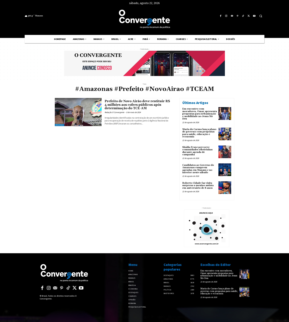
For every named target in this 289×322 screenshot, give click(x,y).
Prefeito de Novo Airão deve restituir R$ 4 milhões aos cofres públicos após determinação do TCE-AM (137, 104)
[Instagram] (226, 16)
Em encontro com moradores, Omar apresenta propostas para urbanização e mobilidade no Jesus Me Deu (199, 113)
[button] (260, 16)
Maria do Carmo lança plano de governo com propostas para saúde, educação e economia (199, 133)
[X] (249, 16)
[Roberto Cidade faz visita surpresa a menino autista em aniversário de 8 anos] (224, 187)
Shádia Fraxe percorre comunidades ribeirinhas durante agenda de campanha (197, 151)
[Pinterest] (237, 16)
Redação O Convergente (114, 112)
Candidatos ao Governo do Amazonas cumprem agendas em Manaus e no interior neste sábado (198, 169)
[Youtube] (254, 16)
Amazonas (59, 125)
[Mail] (232, 16)
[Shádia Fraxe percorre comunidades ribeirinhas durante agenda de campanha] (224, 152)
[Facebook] (221, 16)
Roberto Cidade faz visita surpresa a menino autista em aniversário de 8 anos (198, 185)
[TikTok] (243, 16)
